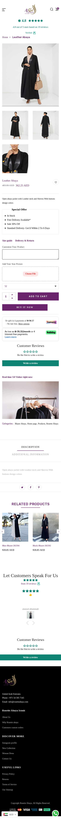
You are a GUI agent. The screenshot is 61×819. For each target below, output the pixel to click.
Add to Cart (38, 296)
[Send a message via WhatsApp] (55, 813)
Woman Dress (8, 753)
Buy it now (25, 307)
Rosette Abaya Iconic (13, 710)
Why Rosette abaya (10, 722)
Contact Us (6, 759)
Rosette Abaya (52, 424)
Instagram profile (9, 743)
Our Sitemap (7, 790)
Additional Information (30, 454)
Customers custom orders (12, 727)
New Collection (8, 748)
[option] (15, 534)
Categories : (8, 423)
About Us (6, 717)
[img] (30, 580)
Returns (5, 779)
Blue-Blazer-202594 (10, 546)
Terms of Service (9, 784)
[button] (28, 623)
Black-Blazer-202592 (42, 546)
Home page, (32, 424)
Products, (42, 424)
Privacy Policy (8, 774)
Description (30, 447)
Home (5, 37)
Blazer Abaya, (21, 424)
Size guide (7, 240)
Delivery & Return (24, 240)
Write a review (30, 363)
